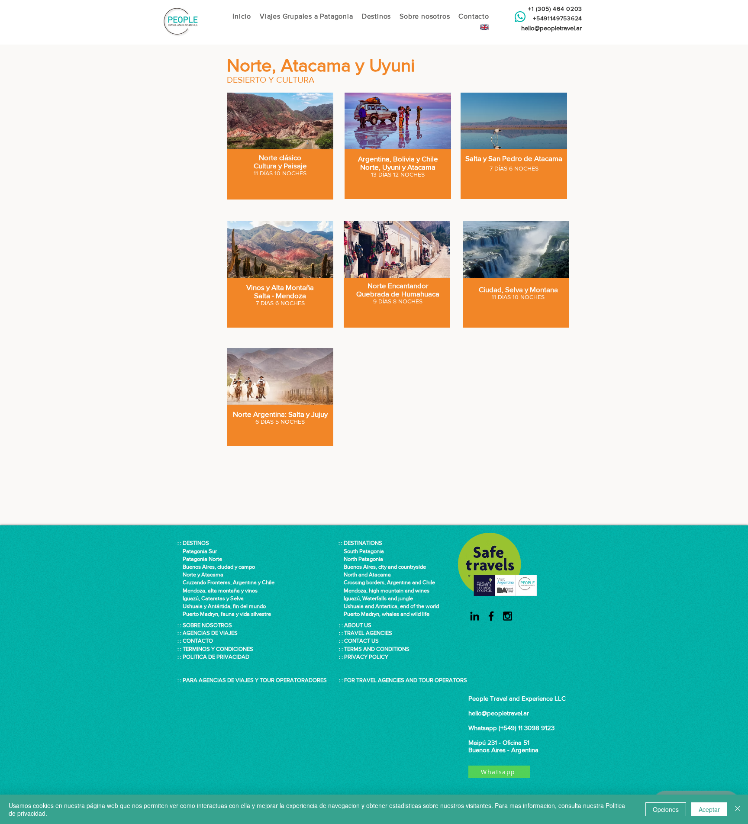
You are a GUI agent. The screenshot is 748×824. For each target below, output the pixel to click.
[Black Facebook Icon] (491, 616)
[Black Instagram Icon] (507, 616)
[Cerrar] (737, 809)
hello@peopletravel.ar (551, 28)
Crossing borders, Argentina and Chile (389, 582)
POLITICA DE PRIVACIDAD (216, 656)
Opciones (666, 809)
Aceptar (709, 809)
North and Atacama (365, 574)
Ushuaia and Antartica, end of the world (389, 606)
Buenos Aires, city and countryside (382, 566)
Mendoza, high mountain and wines (384, 590)
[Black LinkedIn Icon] (474, 616)
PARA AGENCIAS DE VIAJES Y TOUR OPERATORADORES (255, 680)
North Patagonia (361, 559)
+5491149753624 (555, 18)
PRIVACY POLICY (366, 656)
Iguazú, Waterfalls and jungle (376, 598)
